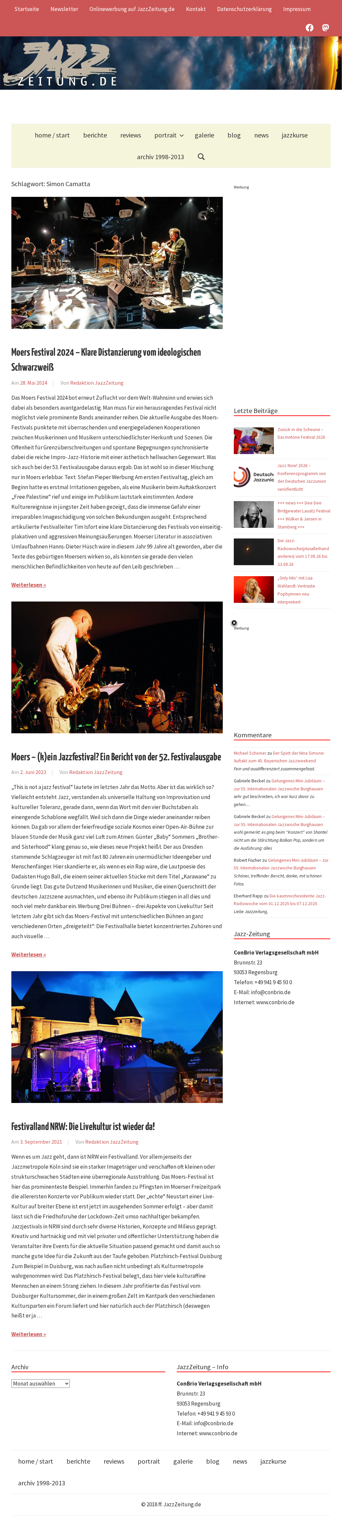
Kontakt (196, 9)
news (261, 135)
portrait (165, 135)
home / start (52, 135)
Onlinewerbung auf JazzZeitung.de (132, 9)
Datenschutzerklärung (244, 9)
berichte (95, 135)
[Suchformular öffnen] (201, 156)
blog (234, 135)
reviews (130, 135)
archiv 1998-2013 (160, 156)
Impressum (297, 9)
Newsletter (64, 9)
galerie (204, 135)
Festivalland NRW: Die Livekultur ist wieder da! (83, 1127)
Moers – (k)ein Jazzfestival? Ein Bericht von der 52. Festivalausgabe (116, 757)
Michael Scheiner (250, 753)
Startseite (26, 9)
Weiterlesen (26, 585)
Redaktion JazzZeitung (97, 382)
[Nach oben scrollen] (330, 1515)
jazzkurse (295, 135)
